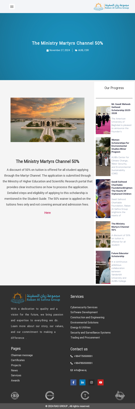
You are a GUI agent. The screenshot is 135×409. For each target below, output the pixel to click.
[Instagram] (91, 382)
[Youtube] (101, 382)
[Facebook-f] (73, 382)
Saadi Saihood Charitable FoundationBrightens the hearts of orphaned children (122, 187)
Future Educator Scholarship (119, 255)
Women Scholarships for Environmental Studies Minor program (120, 145)
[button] (12, 6)
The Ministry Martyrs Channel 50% (120, 226)
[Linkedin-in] (82, 382)
